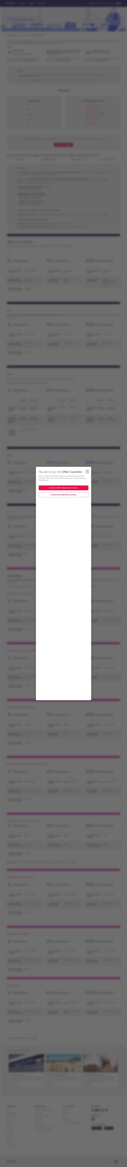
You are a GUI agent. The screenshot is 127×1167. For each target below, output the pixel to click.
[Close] (87, 471)
